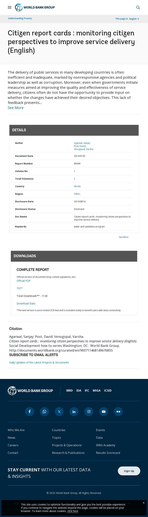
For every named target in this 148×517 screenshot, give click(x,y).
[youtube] (103, 411)
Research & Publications (68, 453)
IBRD (69, 390)
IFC (87, 390)
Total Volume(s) (24, 178)
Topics (56, 438)
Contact (13, 453)
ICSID (108, 390)
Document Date (24, 156)
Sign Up (129, 471)
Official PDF (24, 280)
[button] (138, 7)
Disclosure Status (25, 209)
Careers (13, 445)
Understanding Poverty (20, 18)
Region (19, 193)
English (133, 18)
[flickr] (118, 411)
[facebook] (29, 411)
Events (100, 430)
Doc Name (21, 216)
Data (99, 438)
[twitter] (59, 411)
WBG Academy (105, 445)
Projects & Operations (67, 445)
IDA (78, 390)
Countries (58, 430)
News (11, 438)
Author (19, 143)
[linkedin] (74, 411)
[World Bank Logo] (35, 7)
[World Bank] (30, 390)
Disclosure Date (24, 201)
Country (19, 186)
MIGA (97, 390)
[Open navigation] (9, 7)
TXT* (20, 288)
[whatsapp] (44, 411)
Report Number (24, 163)
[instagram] (88, 411)
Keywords (20, 226)
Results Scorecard (108, 453)
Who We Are (16, 430)
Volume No (21, 171)
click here (72, 511)
